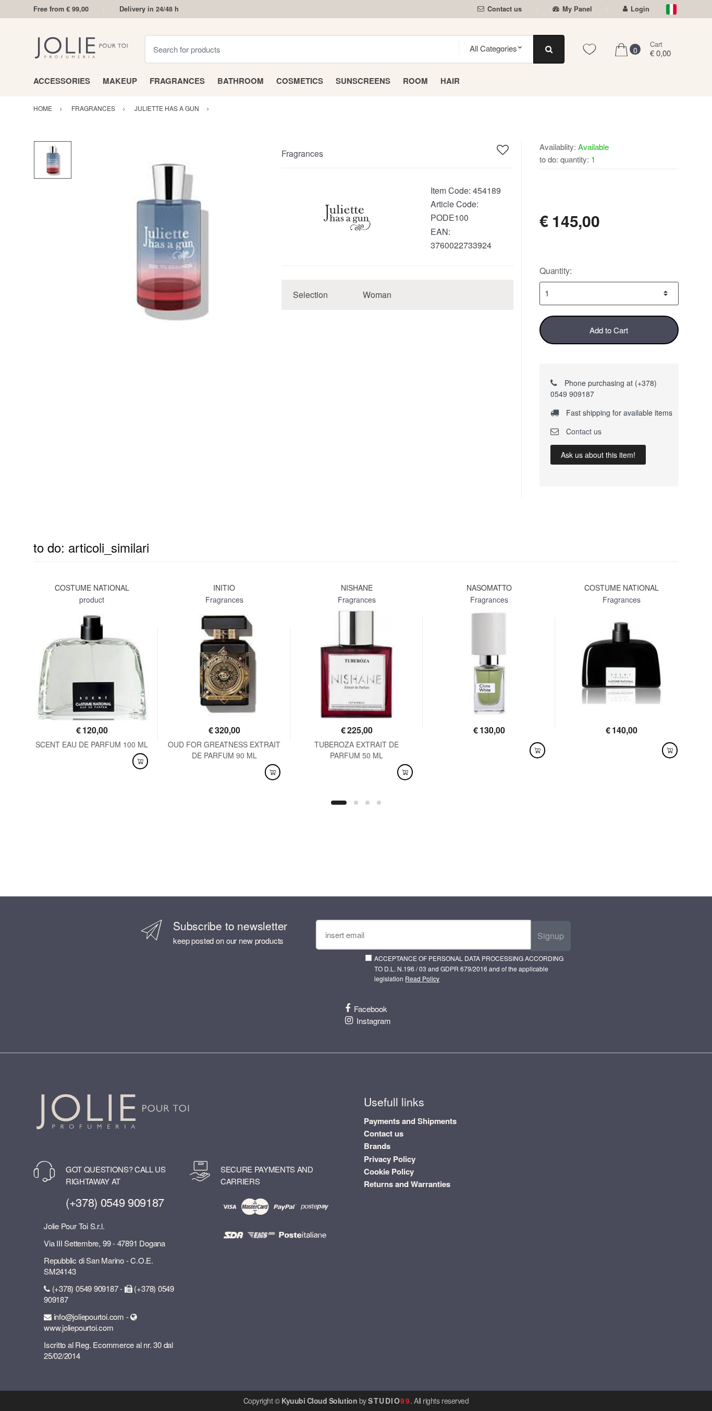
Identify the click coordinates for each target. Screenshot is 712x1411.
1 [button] (339, 803)
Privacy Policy (389, 1159)
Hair (450, 80)
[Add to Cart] (140, 761)
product (91, 599)
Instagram (374, 1020)
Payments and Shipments (410, 1121)
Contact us (504, 9)
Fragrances (177, 80)
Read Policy (422, 978)
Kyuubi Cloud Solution (319, 1400)
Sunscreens (363, 80)
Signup (550, 936)
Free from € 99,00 (61, 9)
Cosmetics (299, 80)
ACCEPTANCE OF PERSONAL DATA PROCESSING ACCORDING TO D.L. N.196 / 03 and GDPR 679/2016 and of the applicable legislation (468, 968)
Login (640, 9)
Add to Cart (609, 329)
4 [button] (379, 803)
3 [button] (367, 803)
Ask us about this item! (598, 454)
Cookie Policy (389, 1171)
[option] (168, 237)
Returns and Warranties (407, 1184)
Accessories (61, 80)
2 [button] (356, 803)
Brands (377, 1146)
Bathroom (240, 80)
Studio (389, 1400)
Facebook (370, 1008)
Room (415, 80)
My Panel (577, 9)
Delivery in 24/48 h (149, 9)
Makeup (120, 80)
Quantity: (555, 271)
